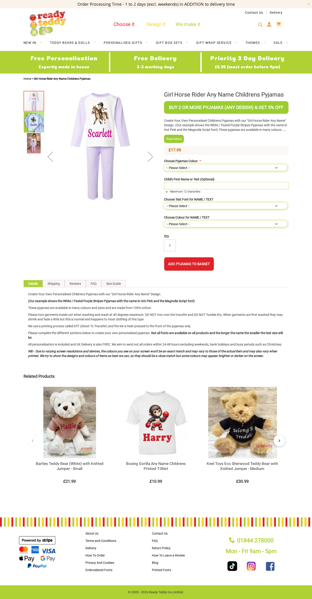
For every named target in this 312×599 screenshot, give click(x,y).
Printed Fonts (161, 570)
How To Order (95, 555)
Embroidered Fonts (98, 570)
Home (28, 78)
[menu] (156, 43)
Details (33, 283)
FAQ (94, 283)
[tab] (262, 25)
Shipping (54, 283)
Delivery (276, 12)
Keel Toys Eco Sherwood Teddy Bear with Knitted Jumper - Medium (242, 466)
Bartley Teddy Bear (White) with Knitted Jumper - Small (69, 466)
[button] (50, 156)
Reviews (75, 283)
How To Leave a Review (168, 555)
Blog (155, 563)
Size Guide (113, 283)
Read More (174, 139)
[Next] (279, 440)
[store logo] (47, 23)
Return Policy (161, 548)
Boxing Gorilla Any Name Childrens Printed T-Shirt (156, 466)
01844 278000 (255, 540)
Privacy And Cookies (99, 563)
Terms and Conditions (100, 541)
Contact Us (254, 12)
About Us (91, 533)
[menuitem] (33, 42)
